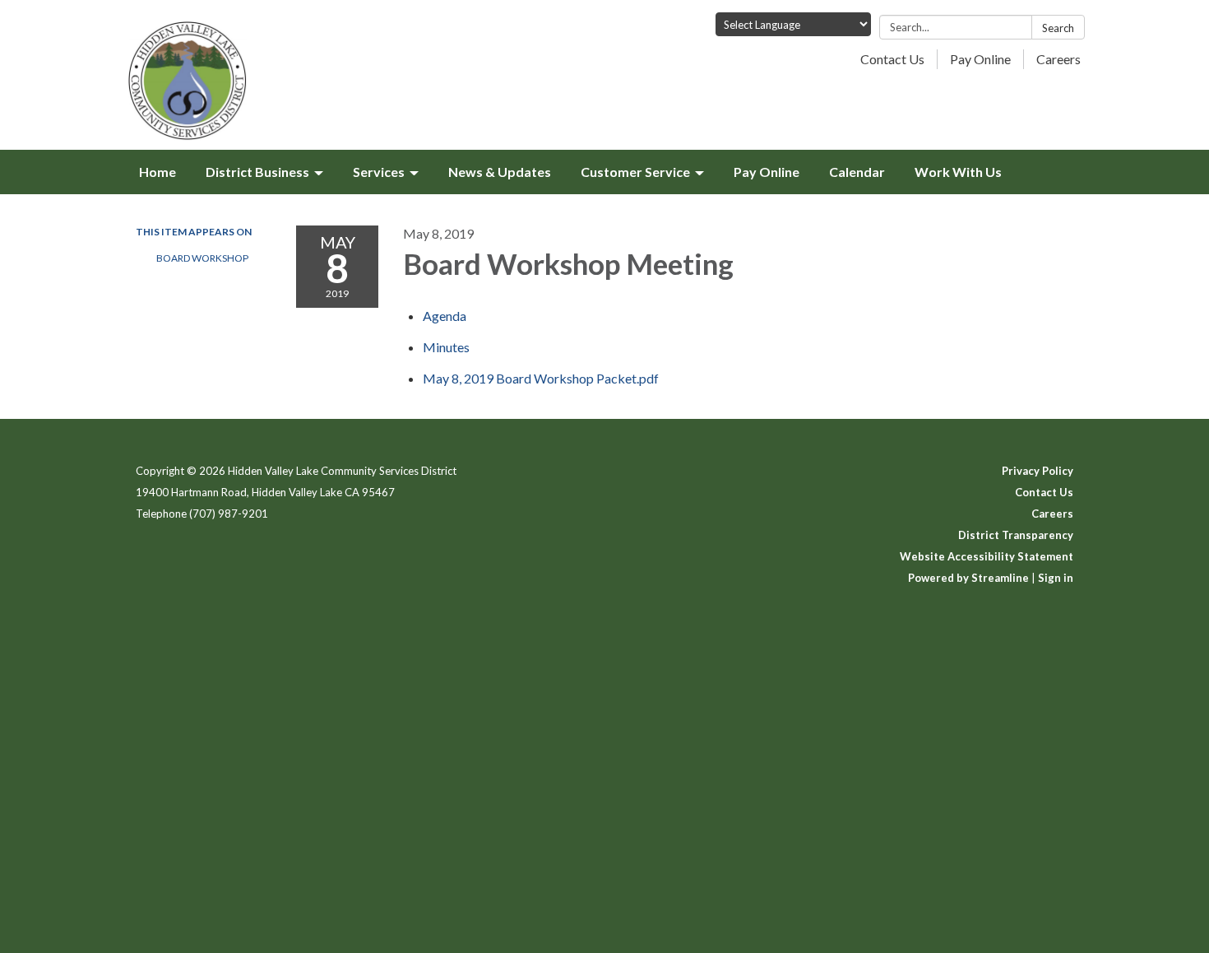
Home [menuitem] (157, 171)
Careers (1058, 59)
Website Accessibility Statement (986, 556)
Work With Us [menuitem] (958, 171)
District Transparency (1015, 535)
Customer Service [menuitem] (635, 171)
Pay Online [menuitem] (766, 171)
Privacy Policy (1037, 470)
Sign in (1055, 577)
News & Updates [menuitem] (499, 171)
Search (1058, 28)
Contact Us (892, 59)
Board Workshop (202, 258)
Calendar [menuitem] (857, 171)
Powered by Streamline (968, 577)
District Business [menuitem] (257, 171)
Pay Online (980, 59)
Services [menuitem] (379, 171)
